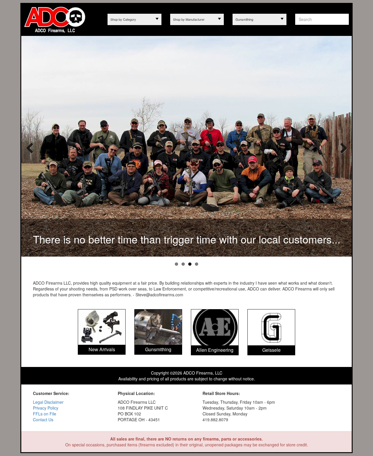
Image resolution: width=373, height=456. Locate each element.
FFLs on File (44, 414)
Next (341, 147)
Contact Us (43, 419)
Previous (30, 147)
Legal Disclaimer (48, 402)
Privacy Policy (45, 408)
